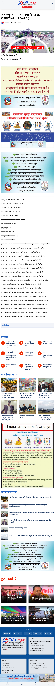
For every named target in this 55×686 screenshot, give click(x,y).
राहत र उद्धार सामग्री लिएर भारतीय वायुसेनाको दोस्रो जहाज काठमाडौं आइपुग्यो (45, 419)
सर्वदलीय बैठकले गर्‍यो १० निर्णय (27, 417)
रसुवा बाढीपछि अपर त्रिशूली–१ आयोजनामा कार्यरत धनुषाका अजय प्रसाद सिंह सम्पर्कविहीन (8, 419)
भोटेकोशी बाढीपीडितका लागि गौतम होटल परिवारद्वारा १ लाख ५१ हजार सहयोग (8, 397)
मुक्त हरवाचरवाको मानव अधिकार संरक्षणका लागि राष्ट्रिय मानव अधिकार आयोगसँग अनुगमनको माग (45, 398)
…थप (7, 649)
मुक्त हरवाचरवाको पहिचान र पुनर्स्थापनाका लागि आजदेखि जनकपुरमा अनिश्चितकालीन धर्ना (27, 397)
